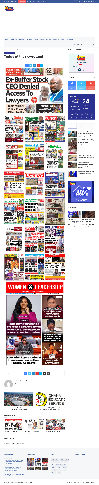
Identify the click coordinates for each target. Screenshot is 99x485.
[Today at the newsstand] (13, 424)
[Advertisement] (49, 26)
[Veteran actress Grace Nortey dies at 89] (38, 468)
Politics (21, 39)
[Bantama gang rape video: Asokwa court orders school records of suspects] (72, 146)
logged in (13, 443)
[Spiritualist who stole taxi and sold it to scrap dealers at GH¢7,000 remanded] (88, 214)
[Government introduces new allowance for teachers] (72, 174)
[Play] (80, 70)
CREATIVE (60, 462)
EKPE (66, 462)
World (36, 39)
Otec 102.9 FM (28, 482)
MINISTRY (64, 467)
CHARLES (54, 462)
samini (59, 472)
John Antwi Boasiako (21, 381)
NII (64, 470)
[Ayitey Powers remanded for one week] (45, 468)
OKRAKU (53, 472)
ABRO (53, 459)
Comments (90, 126)
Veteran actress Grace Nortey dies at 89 (36, 1)
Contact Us (70, 39)
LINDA (65, 464)
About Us (80, 482)
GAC (53, 464)
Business (29, 39)
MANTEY (53, 467)
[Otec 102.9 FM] (18, 8)
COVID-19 (92, 482)
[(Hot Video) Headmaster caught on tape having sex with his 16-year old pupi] (72, 134)
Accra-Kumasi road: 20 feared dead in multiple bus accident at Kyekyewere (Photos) (85, 165)
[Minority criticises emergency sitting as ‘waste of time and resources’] (30, 468)
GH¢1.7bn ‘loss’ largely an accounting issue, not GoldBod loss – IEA (74, 222)
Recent (81, 126)
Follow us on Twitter (80, 454)
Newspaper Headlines (14, 49)
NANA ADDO (58, 470)
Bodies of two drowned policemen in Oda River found (86, 156)
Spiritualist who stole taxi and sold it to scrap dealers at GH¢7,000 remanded (88, 222)
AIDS (57, 459)
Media (62, 39)
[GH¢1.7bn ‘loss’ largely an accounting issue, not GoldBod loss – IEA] (74, 214)
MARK (59, 467)
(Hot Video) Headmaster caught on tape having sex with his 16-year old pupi (85, 133)
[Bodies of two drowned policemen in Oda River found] (72, 158)
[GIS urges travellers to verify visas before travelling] (30, 460)
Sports (42, 39)
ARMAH (62, 459)
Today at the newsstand (11, 431)
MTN (53, 470)
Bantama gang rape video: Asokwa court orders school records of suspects (86, 140)
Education (56, 39)
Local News (14, 39)
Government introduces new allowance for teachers (86, 172)
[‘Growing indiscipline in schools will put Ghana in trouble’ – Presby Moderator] (30, 464)
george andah (59, 464)
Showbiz (48, 39)
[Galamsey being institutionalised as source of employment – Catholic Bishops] (38, 464)
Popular (72, 126)
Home (6, 39)
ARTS (67, 459)
